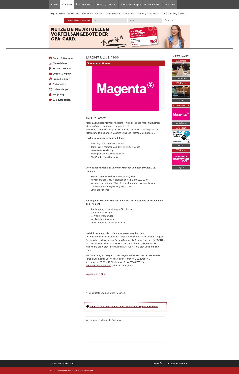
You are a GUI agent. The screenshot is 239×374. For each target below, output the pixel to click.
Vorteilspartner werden (175, 363)
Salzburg (142, 13)
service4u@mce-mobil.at (98, 265)
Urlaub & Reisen (85, 4)
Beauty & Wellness (108, 4)
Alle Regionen (73, 13)
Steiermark (154, 13)
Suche (170, 20)
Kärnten (98, 13)
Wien (182, 13)
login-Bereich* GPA (95, 274)
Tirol (163, 13)
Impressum (55, 363)
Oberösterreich (129, 13)
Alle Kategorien (62, 100)
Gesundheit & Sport (132, 4)
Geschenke (170, 4)
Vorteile (68, 4)
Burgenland (87, 13)
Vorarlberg (172, 13)
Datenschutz (69, 363)
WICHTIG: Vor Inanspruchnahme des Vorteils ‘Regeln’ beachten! (124, 306)
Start (56, 4)
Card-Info (157, 363)
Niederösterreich (112, 13)
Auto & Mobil (153, 4)
